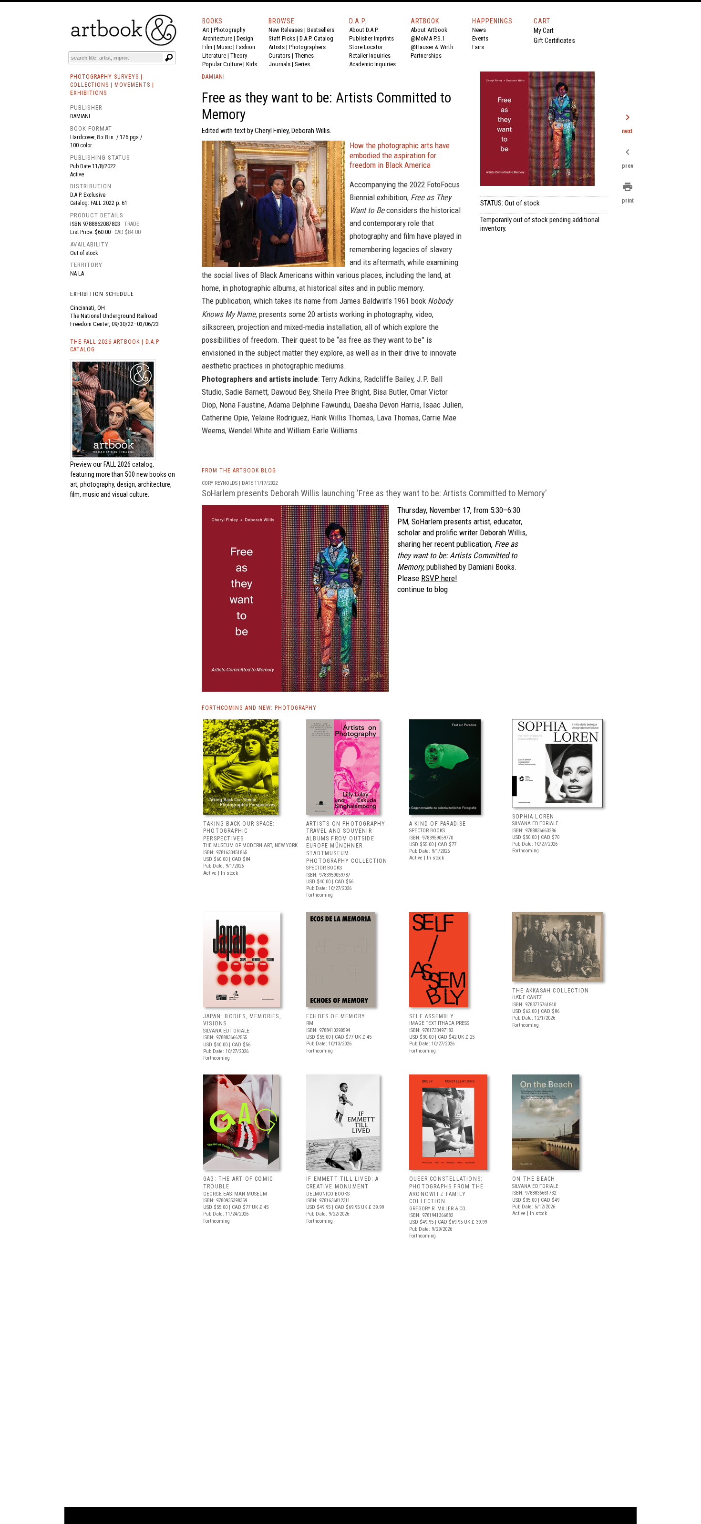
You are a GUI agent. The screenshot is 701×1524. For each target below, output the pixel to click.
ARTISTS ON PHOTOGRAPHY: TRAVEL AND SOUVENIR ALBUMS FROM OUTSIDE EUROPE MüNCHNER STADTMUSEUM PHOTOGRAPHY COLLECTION (347, 842)
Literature (214, 55)
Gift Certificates (554, 40)
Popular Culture (222, 64)
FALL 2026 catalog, (128, 464)
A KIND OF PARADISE (437, 823)
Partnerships (426, 55)
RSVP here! (439, 578)
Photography (229, 29)
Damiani (80, 116)
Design (245, 38)
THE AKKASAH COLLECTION (550, 990)
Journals (279, 64)
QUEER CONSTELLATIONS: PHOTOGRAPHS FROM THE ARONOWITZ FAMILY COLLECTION (446, 1190)
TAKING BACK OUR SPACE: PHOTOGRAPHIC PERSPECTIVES (239, 831)
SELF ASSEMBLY (431, 1016)
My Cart (544, 30)
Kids (251, 64)
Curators (279, 55)
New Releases (285, 29)
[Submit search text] (169, 57)
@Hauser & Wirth (432, 47)
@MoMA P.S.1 (428, 38)
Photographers (307, 47)
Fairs (478, 47)
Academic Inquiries (372, 64)
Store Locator (366, 47)
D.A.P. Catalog (316, 38)
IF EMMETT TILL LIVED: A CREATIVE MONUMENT (342, 1183)
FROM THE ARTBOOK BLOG (239, 470)
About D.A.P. (364, 29)
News (479, 29)
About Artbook (429, 29)
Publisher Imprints (371, 38)
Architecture (217, 38)
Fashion (245, 47)
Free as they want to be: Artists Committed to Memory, (457, 555)
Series (302, 64)
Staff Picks (281, 38)
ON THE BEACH (533, 1179)
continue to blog (422, 589)
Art (205, 29)
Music (224, 47)
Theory (238, 55)
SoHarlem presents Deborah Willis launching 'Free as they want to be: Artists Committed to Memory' (374, 493)
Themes (304, 55)
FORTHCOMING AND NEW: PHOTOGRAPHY (259, 708)
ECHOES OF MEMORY (335, 1016)
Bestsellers (320, 29)
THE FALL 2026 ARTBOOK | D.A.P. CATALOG (115, 345)
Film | (209, 47)
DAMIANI (213, 76)
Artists (276, 47)
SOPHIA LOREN (533, 816)
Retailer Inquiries (370, 55)
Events (480, 38)
